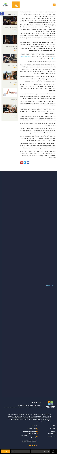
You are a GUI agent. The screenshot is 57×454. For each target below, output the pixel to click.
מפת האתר (53, 431)
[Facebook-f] (37, 445)
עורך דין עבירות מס (12, 65)
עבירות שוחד (13, 99)
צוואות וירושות (13, 116)
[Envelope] (30, 445)
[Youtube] (34, 445)
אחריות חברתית (52, 436)
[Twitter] (32, 445)
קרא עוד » (15, 32)
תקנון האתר (53, 428)
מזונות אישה (13, 82)
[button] (2, 13)
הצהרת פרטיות (52, 433)
